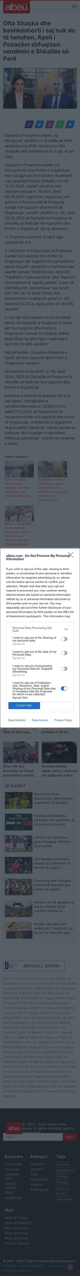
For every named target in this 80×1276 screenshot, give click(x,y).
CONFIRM (24, 705)
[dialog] (40, 638)
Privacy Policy (63, 720)
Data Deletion (17, 720)
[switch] (64, 639)
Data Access (40, 720)
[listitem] (40, 629)
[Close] (72, 556)
